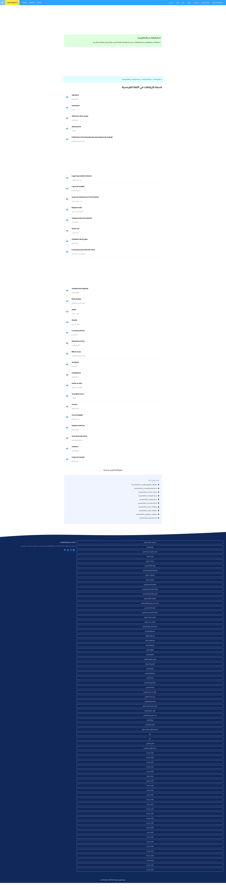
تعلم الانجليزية (205, 2)
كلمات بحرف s (150, 837)
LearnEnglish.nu (12, 2)
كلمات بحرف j (150, 795)
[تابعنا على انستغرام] (71, 550)
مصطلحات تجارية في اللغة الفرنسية (148, 507)
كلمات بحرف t (149, 841)
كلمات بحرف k (150, 799)
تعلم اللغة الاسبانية (150, 640)
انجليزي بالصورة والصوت (150, 659)
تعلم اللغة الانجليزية (217, 2)
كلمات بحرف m (150, 809)
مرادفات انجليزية (150, 579)
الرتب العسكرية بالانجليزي (150, 715)
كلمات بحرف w (150, 855)
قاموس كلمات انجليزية (150, 617)
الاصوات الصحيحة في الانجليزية (150, 612)
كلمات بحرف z (150, 869)
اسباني (171, 2)
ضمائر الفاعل (150, 720)
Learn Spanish (150, 654)
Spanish (31, 2)
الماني (177, 2)
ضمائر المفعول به (150, 724)
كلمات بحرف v (150, 851)
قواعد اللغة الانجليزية (150, 565)
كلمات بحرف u (150, 846)
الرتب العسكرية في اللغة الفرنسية (148, 518)
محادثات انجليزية (150, 561)
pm (150, 734)
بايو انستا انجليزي (150, 687)
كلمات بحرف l (150, 804)
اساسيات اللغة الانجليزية (150, 542)
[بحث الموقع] (2, 2)
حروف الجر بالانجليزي (150, 696)
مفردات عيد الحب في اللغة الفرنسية (147, 492)
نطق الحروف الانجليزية (150, 682)
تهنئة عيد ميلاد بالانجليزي (150, 692)
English (24, 2)
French (39, 2)
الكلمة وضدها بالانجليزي (150, 584)
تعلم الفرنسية (150, 668)
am (150, 738)
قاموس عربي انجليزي (150, 622)
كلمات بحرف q (150, 827)
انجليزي (196, 2)
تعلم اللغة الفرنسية (146, 79)
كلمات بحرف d (150, 766)
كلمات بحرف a (150, 752)
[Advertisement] (113, 19)
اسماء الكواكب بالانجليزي (150, 748)
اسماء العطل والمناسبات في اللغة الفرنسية (145, 488)
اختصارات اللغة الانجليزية (150, 598)
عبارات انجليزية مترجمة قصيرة (149, 551)
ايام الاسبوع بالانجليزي (150, 701)
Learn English (150, 650)
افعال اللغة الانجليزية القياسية (150, 589)
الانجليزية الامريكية (150, 664)
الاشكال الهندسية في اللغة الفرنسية (147, 503)
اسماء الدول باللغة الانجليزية (150, 626)
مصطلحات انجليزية (150, 575)
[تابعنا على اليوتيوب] (68, 550)
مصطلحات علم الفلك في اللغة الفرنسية (146, 514)
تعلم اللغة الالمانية (150, 636)
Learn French (150, 678)
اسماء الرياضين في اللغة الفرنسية (148, 499)
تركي (183, 2)
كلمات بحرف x (150, 860)
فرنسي (189, 2)
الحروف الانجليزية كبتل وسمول (150, 729)
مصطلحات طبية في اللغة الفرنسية (148, 510)
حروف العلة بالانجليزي (149, 608)
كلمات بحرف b (150, 757)
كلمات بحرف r (149, 832)
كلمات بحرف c (150, 762)
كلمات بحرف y (150, 865)
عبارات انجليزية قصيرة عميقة (150, 706)
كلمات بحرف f (150, 776)
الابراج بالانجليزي (150, 743)
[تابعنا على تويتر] (65, 550)
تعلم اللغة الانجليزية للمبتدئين (150, 570)
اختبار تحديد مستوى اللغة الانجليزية (150, 603)
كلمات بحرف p (150, 823)
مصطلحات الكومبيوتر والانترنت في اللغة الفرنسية (144, 484)
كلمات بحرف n (150, 813)
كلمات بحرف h (150, 785)
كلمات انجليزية (150, 556)
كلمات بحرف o (150, 818)
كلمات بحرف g (150, 781)
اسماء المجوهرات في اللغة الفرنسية (147, 495)
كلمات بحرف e (150, 771)
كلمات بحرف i (150, 790)
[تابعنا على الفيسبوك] (74, 550)
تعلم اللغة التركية (150, 645)
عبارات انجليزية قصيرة (150, 710)
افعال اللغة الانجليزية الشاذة (150, 594)
